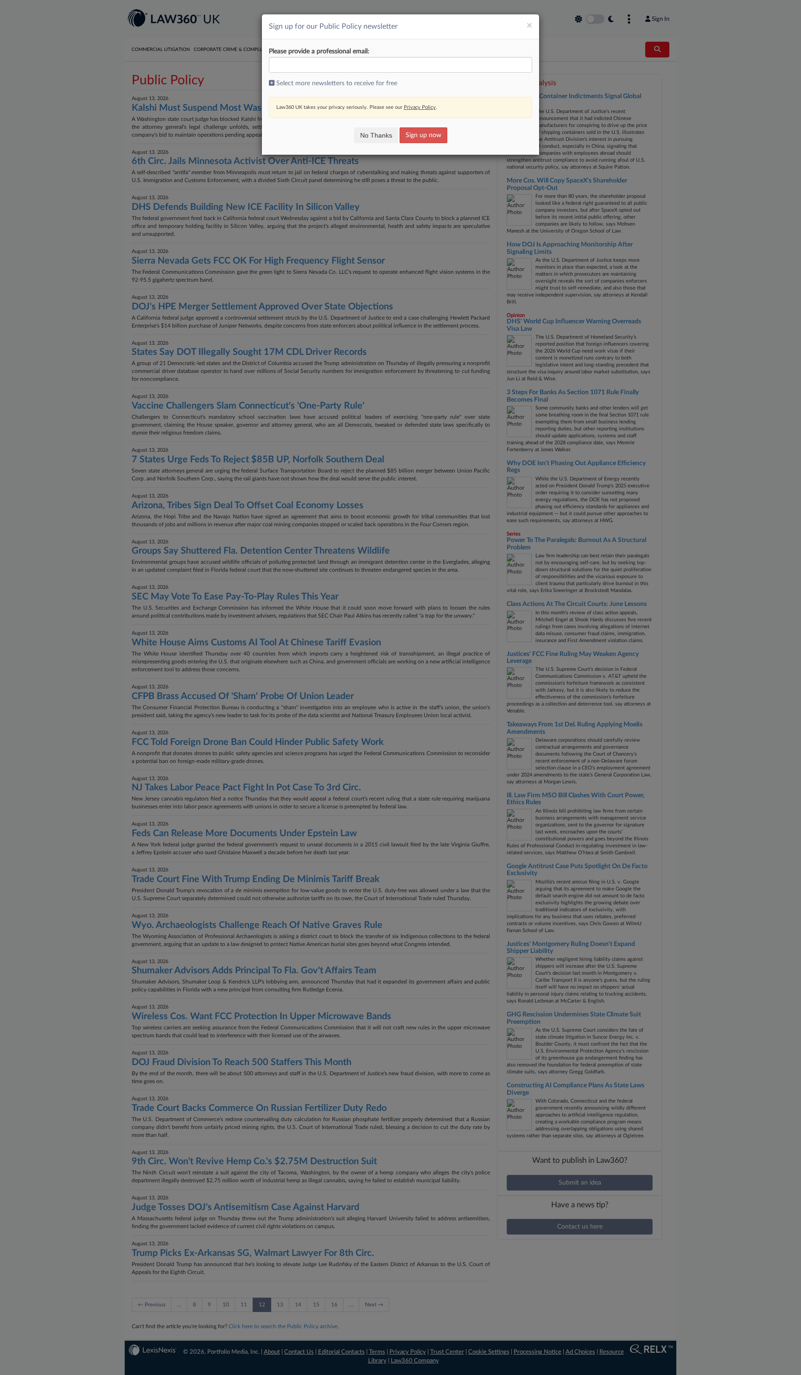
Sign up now (423, 135)
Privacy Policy (420, 107)
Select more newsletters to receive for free (335, 83)
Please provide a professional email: (319, 51)
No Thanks (376, 135)
